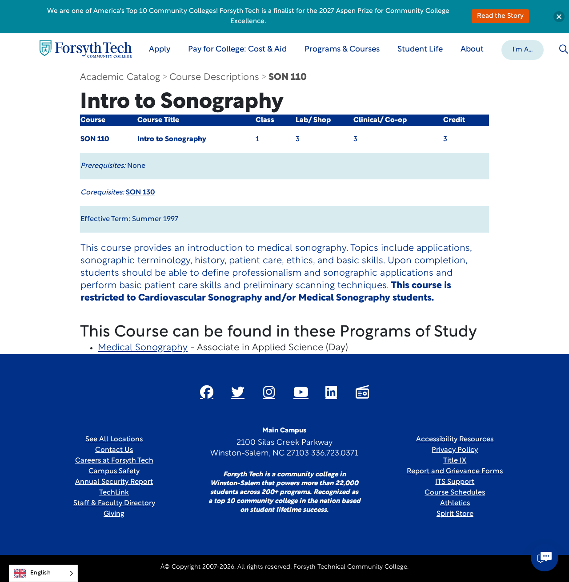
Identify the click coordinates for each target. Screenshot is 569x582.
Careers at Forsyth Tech (114, 460)
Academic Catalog (120, 77)
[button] (522, 49)
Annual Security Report (114, 482)
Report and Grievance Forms (455, 471)
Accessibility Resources (454, 439)
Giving (114, 514)
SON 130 (140, 192)
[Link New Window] (206, 392)
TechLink (114, 492)
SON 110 (287, 77)
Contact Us (114, 450)
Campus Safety (114, 471)
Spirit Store (455, 514)
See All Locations (114, 439)
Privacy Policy (455, 450)
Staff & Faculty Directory (114, 503)
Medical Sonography (143, 347)
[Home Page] (86, 49)
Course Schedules (455, 492)
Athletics (455, 503)
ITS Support (454, 482)
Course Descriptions (214, 77)
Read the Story (500, 16)
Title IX (454, 460)
